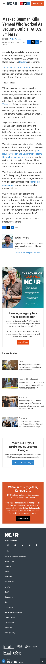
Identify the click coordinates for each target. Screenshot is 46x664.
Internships (9, 607)
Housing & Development (28, 379)
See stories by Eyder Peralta (27, 252)
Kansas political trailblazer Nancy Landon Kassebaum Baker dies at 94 (30, 367)
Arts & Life (23, 397)
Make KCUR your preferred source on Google (23, 446)
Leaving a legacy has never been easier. (23, 315)
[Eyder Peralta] (7, 241)
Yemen (5, 104)
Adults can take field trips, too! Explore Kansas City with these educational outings (31, 424)
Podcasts (8, 577)
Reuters (23, 62)
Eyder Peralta (15, 39)
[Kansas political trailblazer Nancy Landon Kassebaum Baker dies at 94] (10, 365)
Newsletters (9, 582)
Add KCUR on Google (23, 462)
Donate (38, 3)
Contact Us (9, 597)
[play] (3, 661)
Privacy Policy (10, 633)
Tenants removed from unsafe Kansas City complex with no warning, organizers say (31, 385)
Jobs (6, 602)
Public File (8, 628)
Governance (9, 623)
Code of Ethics (10, 617)
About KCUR (9, 561)
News (21, 361)
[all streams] (43, 661)
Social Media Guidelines (13, 612)
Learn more (23, 342)
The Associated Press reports (16, 67)
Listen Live (9, 567)
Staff (7, 592)
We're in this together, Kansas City (23, 488)
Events (7, 587)
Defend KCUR (23, 518)
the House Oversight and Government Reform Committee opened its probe (22, 153)
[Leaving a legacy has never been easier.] (23, 287)
